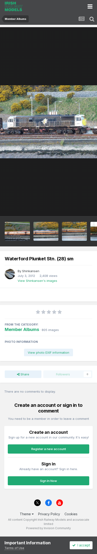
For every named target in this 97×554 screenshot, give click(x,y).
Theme (26, 514)
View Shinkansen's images (37, 281)
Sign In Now (48, 481)
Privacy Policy (49, 514)
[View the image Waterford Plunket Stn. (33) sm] (17, 231)
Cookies (71, 514)
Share (24, 374)
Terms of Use (14, 548)
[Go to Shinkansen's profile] (10, 274)
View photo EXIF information (48, 352)
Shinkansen (30, 271)
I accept (83, 545)
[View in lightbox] (48, 121)
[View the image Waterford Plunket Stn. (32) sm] (45, 231)
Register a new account (48, 449)
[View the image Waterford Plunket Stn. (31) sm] (74, 231)
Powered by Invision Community (48, 528)
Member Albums (22, 329)
